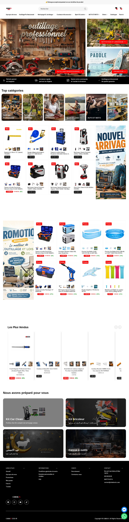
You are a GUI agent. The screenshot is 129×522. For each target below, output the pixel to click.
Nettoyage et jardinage (112, 42)
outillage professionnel (68, 71)
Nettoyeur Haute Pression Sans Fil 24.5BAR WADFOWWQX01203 (67, 291)
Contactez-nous (76, 474)
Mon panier (9, 480)
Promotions (9, 477)
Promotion (119, 71)
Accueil (8, 471)
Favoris (8, 483)
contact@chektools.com (112, 482)
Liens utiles (10, 468)
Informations (44, 468)
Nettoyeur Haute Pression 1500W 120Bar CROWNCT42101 (35, 189)
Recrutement (75, 471)
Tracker (8, 486)
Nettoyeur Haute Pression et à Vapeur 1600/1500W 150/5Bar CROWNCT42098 (60, 190)
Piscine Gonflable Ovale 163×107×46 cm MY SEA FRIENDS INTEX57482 (89, 254)
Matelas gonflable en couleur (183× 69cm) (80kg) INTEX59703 (114, 291)
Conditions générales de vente (48, 471)
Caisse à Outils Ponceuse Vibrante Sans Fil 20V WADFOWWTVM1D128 (14, 189)
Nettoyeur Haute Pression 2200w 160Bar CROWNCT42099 (82, 154)
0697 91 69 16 (108, 479)
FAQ (40, 479)
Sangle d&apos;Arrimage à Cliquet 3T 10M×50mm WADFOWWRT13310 (35, 155)
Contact (107, 468)
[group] (12, 107)
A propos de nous (11, 474)
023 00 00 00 (108, 476)
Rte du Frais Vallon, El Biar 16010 (112, 472)
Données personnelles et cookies (46, 475)
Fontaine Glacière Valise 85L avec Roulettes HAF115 (67, 253)
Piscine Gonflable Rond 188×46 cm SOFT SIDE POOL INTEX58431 (114, 253)
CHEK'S (73, 468)
